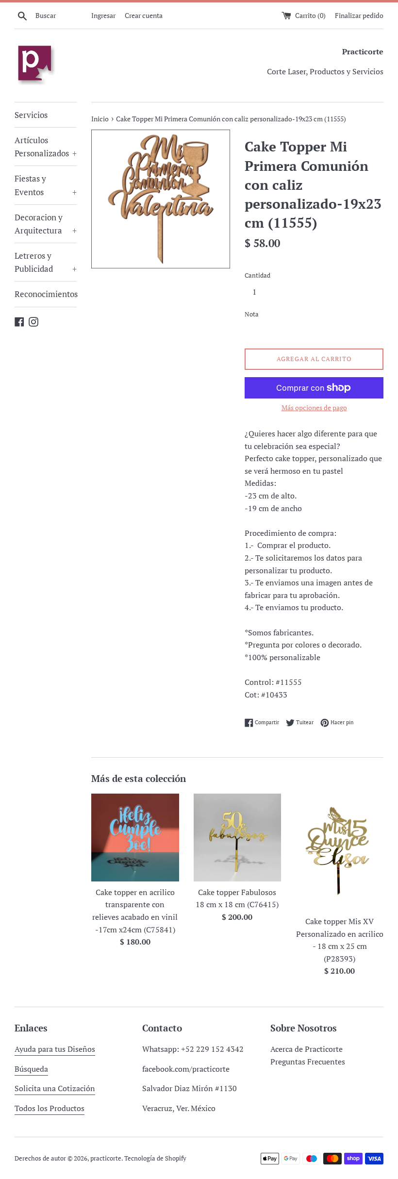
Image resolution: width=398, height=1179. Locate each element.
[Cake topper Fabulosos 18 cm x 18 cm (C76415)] (238, 837)
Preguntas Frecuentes (307, 1061)
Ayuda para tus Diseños (55, 1049)
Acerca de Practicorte (306, 1049)
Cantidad (257, 275)
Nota (252, 314)
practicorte (105, 1158)
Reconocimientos (46, 293)
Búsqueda (31, 1068)
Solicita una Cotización (55, 1088)
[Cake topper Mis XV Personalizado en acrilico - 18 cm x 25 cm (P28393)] (339, 852)
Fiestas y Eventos (46, 185)
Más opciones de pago (314, 407)
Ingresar (103, 15)
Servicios (31, 114)
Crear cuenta (144, 15)
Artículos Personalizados (46, 146)
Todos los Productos (49, 1108)
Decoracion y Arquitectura (46, 224)
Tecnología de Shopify (155, 1158)
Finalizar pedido (359, 15)
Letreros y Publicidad (46, 262)
